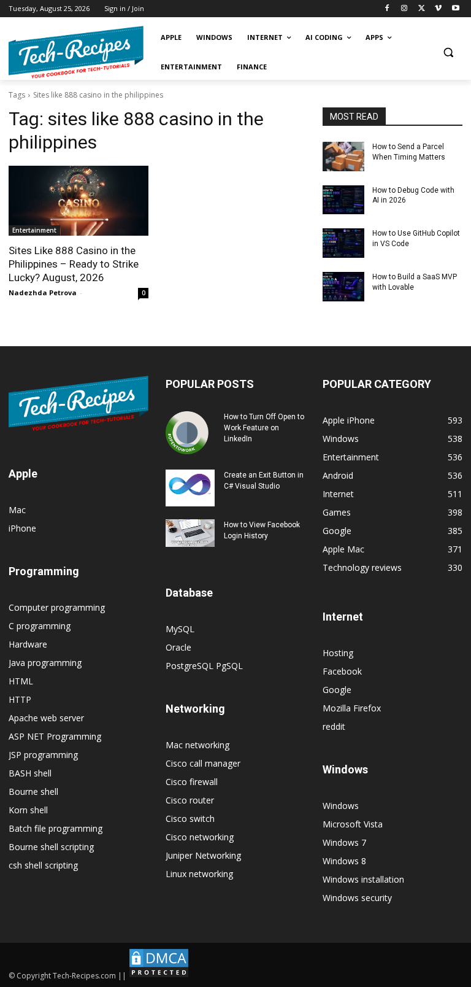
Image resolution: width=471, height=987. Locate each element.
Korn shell (28, 810)
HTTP (20, 699)
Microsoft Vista (353, 824)
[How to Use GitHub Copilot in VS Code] (343, 243)
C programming (40, 626)
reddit (334, 726)
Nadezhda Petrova (43, 292)
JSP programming (43, 755)
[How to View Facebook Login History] (190, 533)
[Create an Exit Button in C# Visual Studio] (190, 488)
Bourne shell (33, 791)
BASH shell (30, 773)
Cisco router (190, 800)
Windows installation (363, 879)
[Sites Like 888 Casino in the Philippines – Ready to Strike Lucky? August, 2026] (78, 201)
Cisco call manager (203, 763)
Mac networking (197, 745)
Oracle (178, 647)
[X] (422, 9)
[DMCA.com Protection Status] (159, 975)
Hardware (28, 644)
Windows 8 (344, 861)
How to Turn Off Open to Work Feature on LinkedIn (264, 427)
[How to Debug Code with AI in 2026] (343, 200)
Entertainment (34, 230)
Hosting (338, 653)
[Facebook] (387, 9)
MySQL (180, 629)
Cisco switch (190, 818)
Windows (341, 805)
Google (337, 689)
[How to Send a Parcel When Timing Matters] (343, 156)
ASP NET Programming (55, 736)
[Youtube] (455, 9)
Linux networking (199, 874)
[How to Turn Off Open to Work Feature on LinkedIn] (190, 432)
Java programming (45, 662)
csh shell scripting (43, 865)
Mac (17, 510)
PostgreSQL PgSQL (204, 666)
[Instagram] (404, 9)
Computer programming (57, 607)
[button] (448, 52)
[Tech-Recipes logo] (76, 52)
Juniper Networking (203, 855)
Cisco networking (200, 837)
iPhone (22, 528)
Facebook (342, 671)
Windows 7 (344, 842)
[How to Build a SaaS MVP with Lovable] (343, 286)
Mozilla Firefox (352, 708)
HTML (21, 681)
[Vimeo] (438, 9)
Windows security (357, 898)
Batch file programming (55, 828)
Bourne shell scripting (51, 847)
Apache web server (46, 718)
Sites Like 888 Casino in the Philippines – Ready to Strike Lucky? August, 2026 (74, 264)
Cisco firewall (192, 782)
